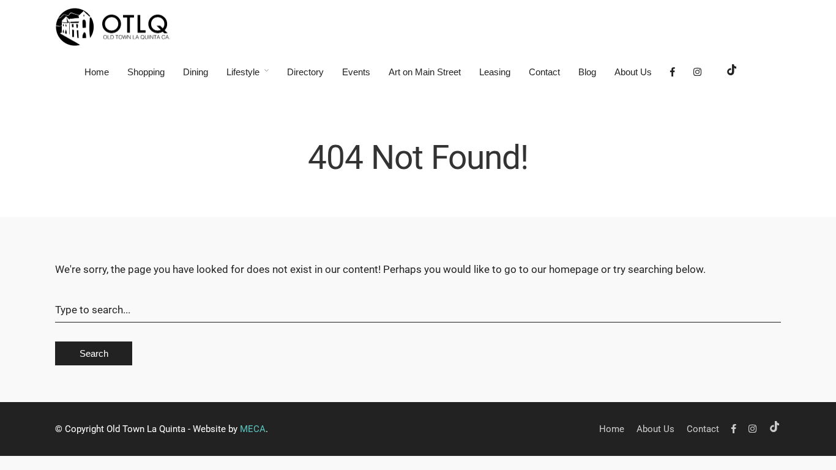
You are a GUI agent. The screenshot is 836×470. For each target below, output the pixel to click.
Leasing (494, 72)
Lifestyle (242, 72)
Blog (587, 72)
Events (356, 72)
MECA (253, 429)
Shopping (146, 72)
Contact (544, 72)
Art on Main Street (425, 72)
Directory (305, 72)
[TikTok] (732, 72)
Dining (195, 72)
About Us (633, 72)
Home (96, 72)
